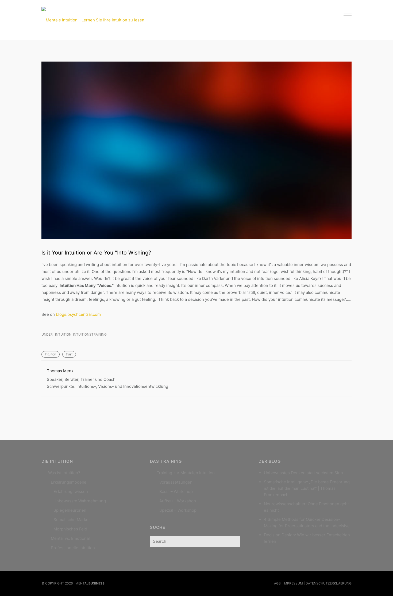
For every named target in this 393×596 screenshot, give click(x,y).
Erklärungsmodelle (68, 482)
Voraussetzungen (175, 482)
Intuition (62, 334)
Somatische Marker (71, 519)
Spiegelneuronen (69, 510)
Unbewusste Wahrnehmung (79, 500)
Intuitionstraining (90, 334)
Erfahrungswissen (70, 491)
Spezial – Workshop (177, 510)
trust (69, 354)
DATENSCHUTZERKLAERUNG (329, 583)
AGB (277, 583)
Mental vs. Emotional (70, 538)
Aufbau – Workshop (177, 500)
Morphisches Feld (70, 529)
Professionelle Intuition (73, 547)
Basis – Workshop (176, 491)
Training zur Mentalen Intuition (186, 472)
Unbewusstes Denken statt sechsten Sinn (303, 472)
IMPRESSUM (293, 583)
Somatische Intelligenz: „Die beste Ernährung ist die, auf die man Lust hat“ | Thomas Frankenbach (307, 488)
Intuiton (50, 354)
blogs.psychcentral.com (78, 314)
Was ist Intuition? (64, 472)
